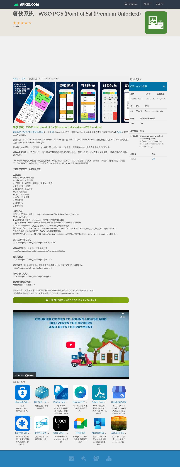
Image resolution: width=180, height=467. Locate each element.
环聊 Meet (80, 433)
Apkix (119, 132)
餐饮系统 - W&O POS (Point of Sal (28, 132)
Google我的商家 (119, 402)
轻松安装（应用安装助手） (46, 402)
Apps (146, 4)
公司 (52, 132)
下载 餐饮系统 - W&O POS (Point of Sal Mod (72, 300)
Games (159, 4)
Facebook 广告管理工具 (84, 402)
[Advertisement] (90, 56)
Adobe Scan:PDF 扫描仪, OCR (106, 402)
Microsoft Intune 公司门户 (104, 433)
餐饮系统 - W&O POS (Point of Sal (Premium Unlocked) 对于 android (57, 127)
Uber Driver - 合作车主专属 (66, 433)
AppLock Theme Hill (120, 433)
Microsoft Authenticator (25, 402)
